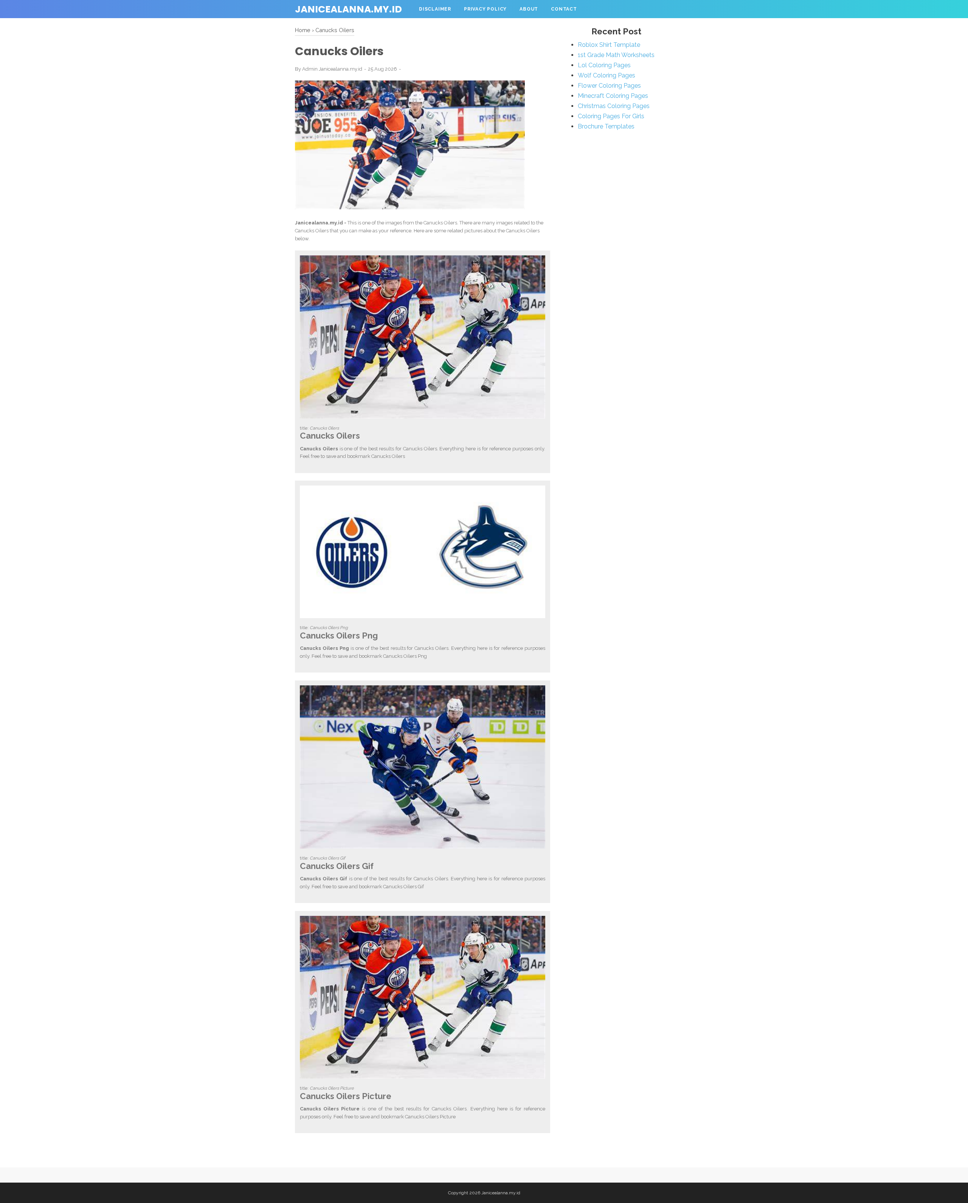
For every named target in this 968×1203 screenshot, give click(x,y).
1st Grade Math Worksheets (616, 55)
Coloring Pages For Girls (611, 116)
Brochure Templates (606, 126)
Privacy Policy (485, 9)
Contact (564, 9)
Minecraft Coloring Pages (613, 95)
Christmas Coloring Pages (614, 106)
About (529, 9)
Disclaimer (435, 9)
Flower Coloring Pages (609, 85)
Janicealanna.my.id (348, 9)
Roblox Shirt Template (609, 44)
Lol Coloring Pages (604, 65)
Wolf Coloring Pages (606, 75)
